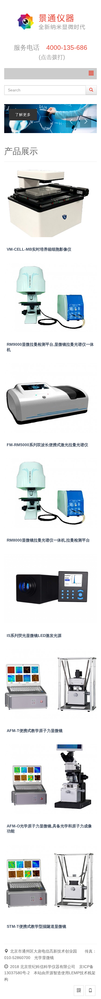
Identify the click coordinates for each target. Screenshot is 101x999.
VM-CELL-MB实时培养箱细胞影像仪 (39, 249)
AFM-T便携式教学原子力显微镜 (35, 730)
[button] (71, 121)
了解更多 (23, 115)
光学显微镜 (44, 957)
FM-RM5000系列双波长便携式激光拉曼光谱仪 (47, 445)
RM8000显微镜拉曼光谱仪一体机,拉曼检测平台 (48, 540)
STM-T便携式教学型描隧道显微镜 (36, 926)
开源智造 (53, 973)
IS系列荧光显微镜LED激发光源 (34, 635)
